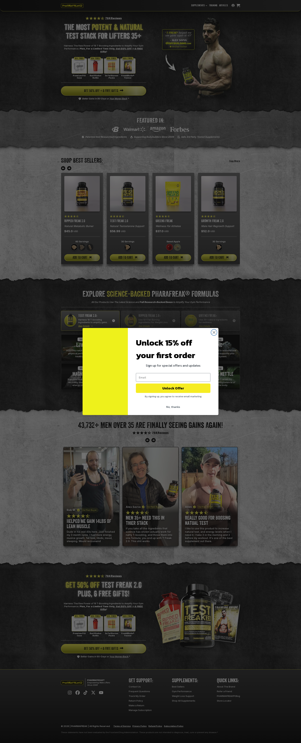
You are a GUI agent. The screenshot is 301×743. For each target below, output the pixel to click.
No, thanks (173, 407)
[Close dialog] (214, 332)
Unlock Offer (173, 388)
